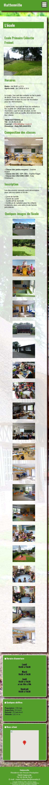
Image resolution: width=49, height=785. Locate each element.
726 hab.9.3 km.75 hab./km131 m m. (14, 711)
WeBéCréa (21, 782)
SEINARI (34, 784)
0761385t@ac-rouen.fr (22, 124)
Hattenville (13, 4)
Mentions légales (32, 782)
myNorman (28, 783)
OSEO (28, 784)
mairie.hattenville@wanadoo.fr (28, 779)
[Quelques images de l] (24, 220)
